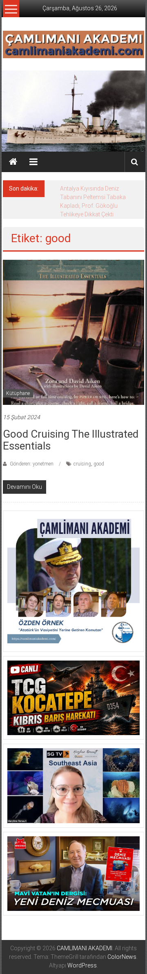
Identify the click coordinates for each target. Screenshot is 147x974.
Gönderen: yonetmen (32, 464)
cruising (82, 464)
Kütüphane (18, 393)
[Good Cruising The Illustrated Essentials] (73, 331)
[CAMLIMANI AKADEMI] (13, 162)
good (99, 464)
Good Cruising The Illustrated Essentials (70, 440)
